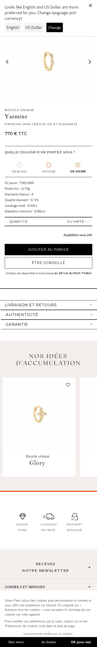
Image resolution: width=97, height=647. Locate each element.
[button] (67, 385)
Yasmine (16, 116)
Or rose (48, 171)
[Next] (89, 62)
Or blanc (19, 171)
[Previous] (7, 62)
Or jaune (78, 171)
